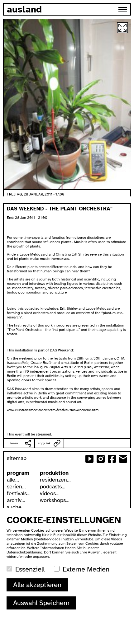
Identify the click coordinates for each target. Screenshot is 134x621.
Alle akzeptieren (37, 585)
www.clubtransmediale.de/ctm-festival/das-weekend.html (53, 410)
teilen (14, 443)
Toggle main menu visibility (123, 9)
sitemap (16, 458)
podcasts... (52, 486)
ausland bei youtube (89, 459)
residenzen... (55, 479)
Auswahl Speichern (41, 603)
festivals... (19, 493)
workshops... (54, 500)
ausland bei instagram (101, 459)
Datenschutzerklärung (24, 552)
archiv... (16, 500)
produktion (54, 472)
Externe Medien (86, 569)
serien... (16, 486)
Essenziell (30, 569)
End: (11, 217)
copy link (44, 443)
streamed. (44, 434)
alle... (13, 479)
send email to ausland (123, 459)
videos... (50, 493)
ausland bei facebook (112, 459)
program (18, 472)
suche (14, 507)
